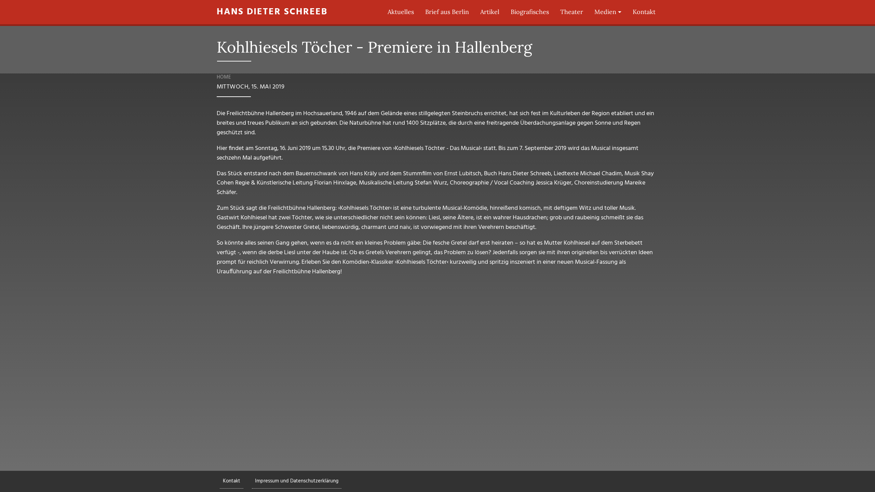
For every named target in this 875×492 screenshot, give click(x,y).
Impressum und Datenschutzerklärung (296, 481)
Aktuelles (401, 12)
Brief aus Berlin (447, 12)
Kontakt (644, 12)
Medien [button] (605, 12)
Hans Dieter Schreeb (272, 12)
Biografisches (530, 12)
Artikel (489, 12)
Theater (571, 12)
